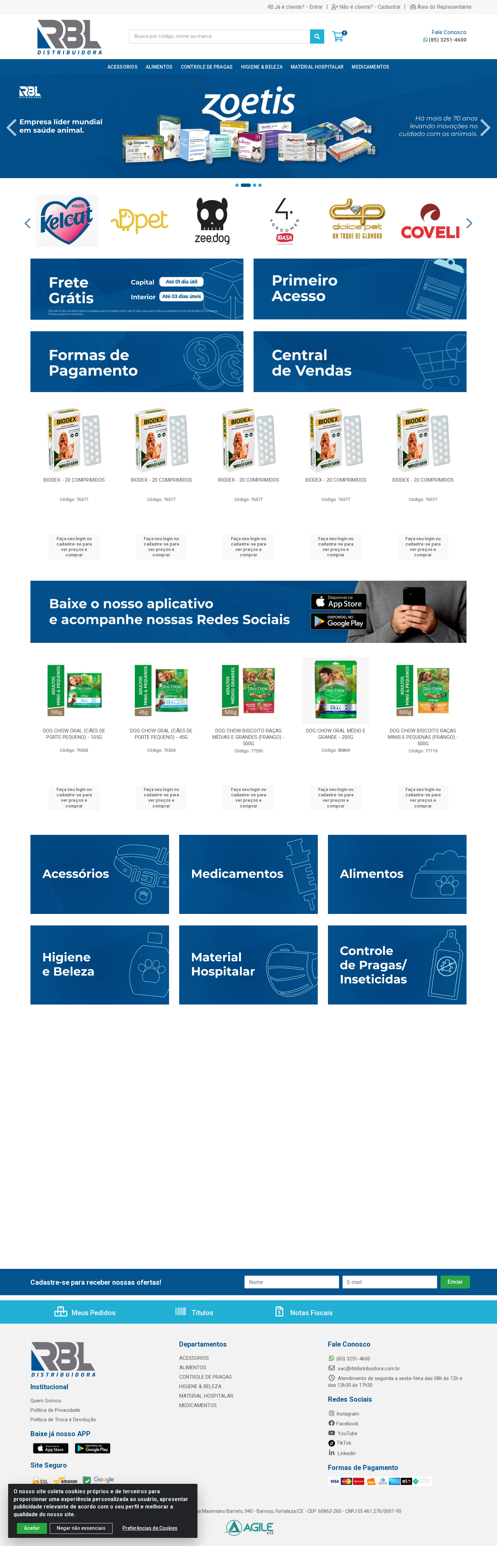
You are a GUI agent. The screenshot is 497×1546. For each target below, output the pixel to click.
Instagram (347, 1414)
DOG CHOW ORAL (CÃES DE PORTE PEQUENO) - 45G (161, 734)
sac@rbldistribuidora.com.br (368, 1369)
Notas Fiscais (311, 1313)
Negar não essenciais (81, 1528)
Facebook (347, 1424)
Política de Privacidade (55, 1410)
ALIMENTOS (192, 1367)
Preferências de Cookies (150, 1528)
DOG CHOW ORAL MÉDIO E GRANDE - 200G (335, 734)
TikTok (343, 1443)
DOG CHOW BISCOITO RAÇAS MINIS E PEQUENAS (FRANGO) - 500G (423, 737)
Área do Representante (444, 6)
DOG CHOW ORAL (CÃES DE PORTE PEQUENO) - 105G (74, 734)
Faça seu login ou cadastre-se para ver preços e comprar (74, 547)
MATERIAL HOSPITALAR (206, 1396)
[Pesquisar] (317, 36)
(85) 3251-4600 (448, 40)
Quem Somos (45, 1401)
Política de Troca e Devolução (63, 1420)
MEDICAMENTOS (198, 1405)
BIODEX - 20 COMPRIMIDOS (74, 480)
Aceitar (32, 1528)
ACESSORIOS (194, 1358)
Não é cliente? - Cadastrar (370, 6)
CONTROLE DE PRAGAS (205, 1377)
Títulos (201, 1313)
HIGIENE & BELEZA (200, 1386)
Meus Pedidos (93, 1313)
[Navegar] (11, 128)
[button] (237, 185)
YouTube (346, 1433)
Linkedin (346, 1453)
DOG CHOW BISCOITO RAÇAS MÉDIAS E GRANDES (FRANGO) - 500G (248, 737)
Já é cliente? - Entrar (299, 6)
